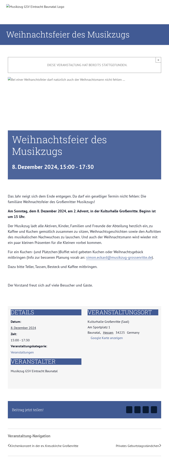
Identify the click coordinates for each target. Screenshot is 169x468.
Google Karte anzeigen (107, 338)
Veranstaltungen (22, 352)
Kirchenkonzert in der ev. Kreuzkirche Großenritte (44, 446)
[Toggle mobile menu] (161, 11)
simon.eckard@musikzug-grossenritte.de (119, 257)
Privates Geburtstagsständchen (137, 446)
